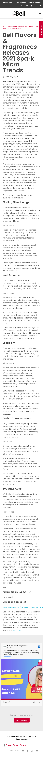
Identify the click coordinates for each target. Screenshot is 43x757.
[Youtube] (27, 5)
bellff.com (17, 630)
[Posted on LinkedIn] (38, 646)
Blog (11, 26)
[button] (22, 6)
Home (5, 26)
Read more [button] (7, 657)
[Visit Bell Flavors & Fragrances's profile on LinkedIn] (4, 646)
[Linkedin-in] (40, 5)
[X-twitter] (36, 5)
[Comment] (9, 703)
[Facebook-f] (31, 5)
